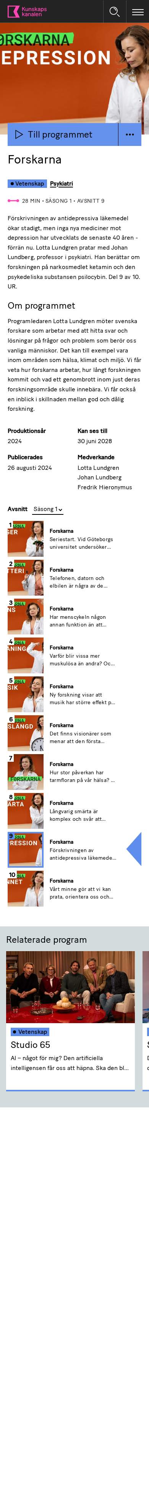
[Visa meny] (138, 12)
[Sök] (114, 12)
